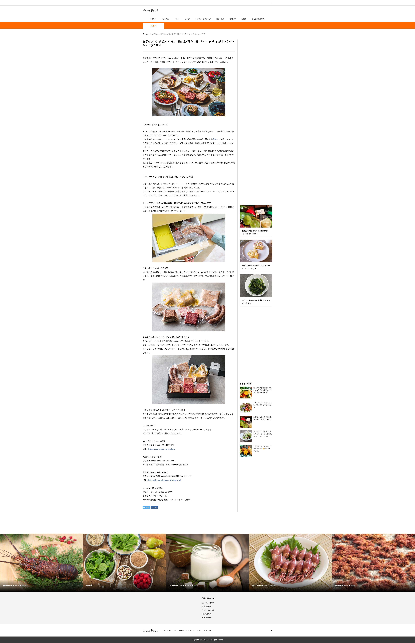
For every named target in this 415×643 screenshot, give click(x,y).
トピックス (165, 19)
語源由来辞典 (206, 607)
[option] (41, 563)
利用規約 (182, 630)
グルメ (177, 19)
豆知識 (244, 19)
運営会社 (209, 630)
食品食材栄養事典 (258, 19)
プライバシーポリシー (195, 630)
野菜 (215, 139)
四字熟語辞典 (206, 614)
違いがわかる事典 (208, 603)
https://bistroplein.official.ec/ (161, 449)
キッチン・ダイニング (203, 19)
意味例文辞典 (206, 617)
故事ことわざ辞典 (208, 610)
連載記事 (233, 19)
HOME (153, 19)
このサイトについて (169, 630)
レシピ (187, 19)
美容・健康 (220, 19)
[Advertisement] (256, 119)
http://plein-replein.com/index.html (164, 480)
